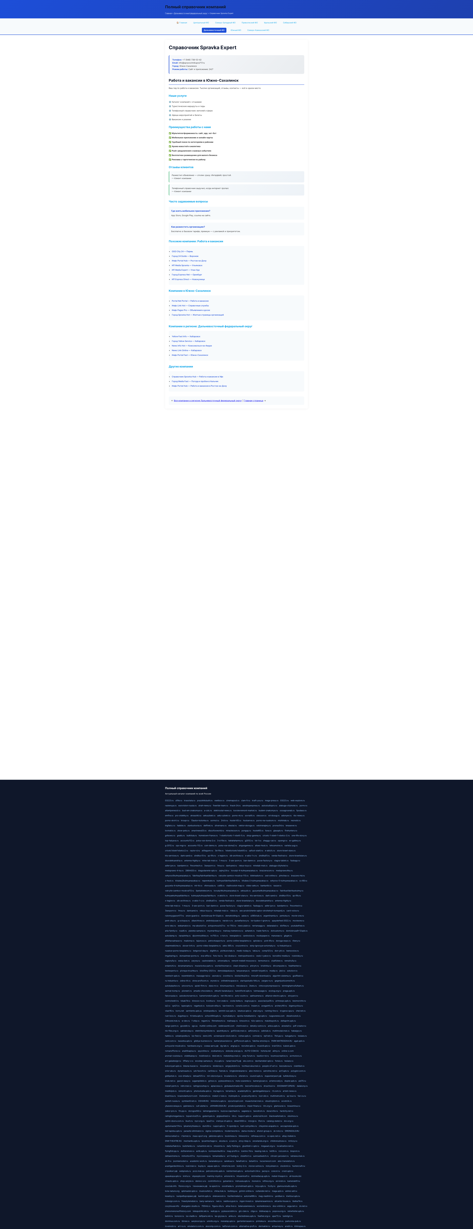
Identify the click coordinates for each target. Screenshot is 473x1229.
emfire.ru (169, 815)
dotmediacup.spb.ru (260, 1176)
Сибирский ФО (289, 22)
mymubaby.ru (229, 1016)
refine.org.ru (268, 1181)
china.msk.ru (220, 1191)
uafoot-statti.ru (256, 850)
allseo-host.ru (261, 845)
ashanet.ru (250, 930)
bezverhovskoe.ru (253, 1086)
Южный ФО (236, 30)
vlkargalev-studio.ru (190, 1206)
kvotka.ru (210, 1001)
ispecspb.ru (186, 1005)
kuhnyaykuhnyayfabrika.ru (203, 895)
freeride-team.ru (220, 805)
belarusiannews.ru (246, 1206)
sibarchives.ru (198, 920)
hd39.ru (273, 1151)
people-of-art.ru (269, 1066)
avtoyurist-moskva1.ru (175, 1046)
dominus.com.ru (172, 1221)
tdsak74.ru (185, 1001)
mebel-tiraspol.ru (279, 1176)
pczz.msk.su (198, 1171)
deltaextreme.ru (172, 1156)
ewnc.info (207, 1036)
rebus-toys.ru (245, 865)
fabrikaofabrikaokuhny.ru (291, 890)
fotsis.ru (279, 1061)
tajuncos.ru (201, 940)
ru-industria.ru (171, 980)
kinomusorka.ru (227, 986)
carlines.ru (212, 1071)
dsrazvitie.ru (272, 1111)
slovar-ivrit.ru (189, 945)
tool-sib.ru (263, 1096)
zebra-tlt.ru (185, 980)
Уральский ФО (270, 22)
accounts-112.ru (195, 845)
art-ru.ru (182, 1226)
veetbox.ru (219, 800)
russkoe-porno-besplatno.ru (178, 950)
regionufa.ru (170, 960)
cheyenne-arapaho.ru (269, 1126)
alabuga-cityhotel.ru (288, 805)
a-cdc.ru (208, 810)
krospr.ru (185, 820)
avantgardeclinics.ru (174, 1166)
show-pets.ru (183, 830)
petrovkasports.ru (216, 940)
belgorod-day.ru (200, 950)
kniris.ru (186, 1176)
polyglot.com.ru (298, 1071)
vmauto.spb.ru (171, 1181)
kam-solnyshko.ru (248, 1126)
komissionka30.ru (217, 1151)
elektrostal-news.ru (223, 810)
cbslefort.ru (245, 1156)
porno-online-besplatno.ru (239, 940)
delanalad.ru (272, 925)
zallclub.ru (266, 1031)
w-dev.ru (186, 1021)
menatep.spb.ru (228, 1221)
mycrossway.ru (204, 1156)
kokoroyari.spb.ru (173, 1066)
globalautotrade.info (233, 1086)
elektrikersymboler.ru (205, 1031)
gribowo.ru (170, 835)
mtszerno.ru (219, 1146)
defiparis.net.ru (206, 1216)
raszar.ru (277, 885)
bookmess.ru (231, 1136)
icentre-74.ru (247, 1151)
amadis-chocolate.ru (203, 991)
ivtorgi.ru (252, 1121)
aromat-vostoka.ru (173, 1056)
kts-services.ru (172, 855)
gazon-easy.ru (183, 1081)
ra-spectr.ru (214, 1186)
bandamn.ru (182, 865)
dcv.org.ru (288, 1121)
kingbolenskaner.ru (238, 1071)
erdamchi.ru (170, 966)
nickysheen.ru (272, 1166)
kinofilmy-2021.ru (208, 970)
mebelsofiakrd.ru (173, 1146)
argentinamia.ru (270, 915)
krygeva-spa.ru (287, 1011)
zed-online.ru (271, 875)
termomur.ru (263, 960)
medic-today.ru (244, 950)
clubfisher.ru (277, 960)
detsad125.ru (199, 1076)
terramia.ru (231, 1091)
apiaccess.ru (216, 1086)
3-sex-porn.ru (235, 860)
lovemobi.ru (170, 1226)
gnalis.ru (181, 835)
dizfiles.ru (284, 925)
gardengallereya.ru (261, 1091)
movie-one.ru (298, 915)
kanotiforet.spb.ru (243, 991)
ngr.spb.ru (262, 1016)
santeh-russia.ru (172, 1101)
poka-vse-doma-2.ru (205, 840)
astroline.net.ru (270, 1071)
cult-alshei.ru (202, 1106)
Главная (168, 13)
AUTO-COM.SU (252, 1051)
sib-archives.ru (236, 855)
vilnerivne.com (228, 1166)
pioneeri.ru (187, 991)
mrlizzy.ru (292, 1141)
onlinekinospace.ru (229, 980)
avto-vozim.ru (241, 995)
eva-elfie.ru (206, 956)
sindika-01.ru (200, 855)
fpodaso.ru (301, 810)
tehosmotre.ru (276, 845)
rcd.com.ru (283, 1151)
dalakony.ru (302, 1086)
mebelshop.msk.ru (232, 1056)
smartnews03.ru (198, 830)
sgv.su (195, 1026)
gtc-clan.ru (244, 1211)
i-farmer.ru (186, 1136)
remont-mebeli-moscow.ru (244, 960)
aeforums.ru (253, 1031)
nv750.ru (214, 935)
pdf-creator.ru (299, 1026)
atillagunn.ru (207, 850)
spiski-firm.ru (201, 986)
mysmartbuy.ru (214, 930)
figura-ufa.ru (218, 1206)
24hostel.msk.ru (172, 1021)
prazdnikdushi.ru (204, 800)
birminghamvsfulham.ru (293, 986)
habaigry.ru (296, 1031)
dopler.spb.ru (290, 1081)
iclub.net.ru (170, 1081)
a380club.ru (256, 915)
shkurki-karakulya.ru (223, 991)
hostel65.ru (258, 830)
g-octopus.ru (184, 920)
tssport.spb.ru (244, 1116)
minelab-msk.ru (260, 865)
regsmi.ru (205, 1021)
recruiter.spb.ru (248, 1046)
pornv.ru (303, 805)
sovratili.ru (250, 815)
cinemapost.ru (232, 800)
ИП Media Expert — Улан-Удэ (186, 270)
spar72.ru (276, 1216)
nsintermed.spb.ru (234, 1171)
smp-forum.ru (248, 1056)
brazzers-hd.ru (298, 875)
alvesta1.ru (286, 1026)
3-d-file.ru (222, 840)
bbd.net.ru (217, 1056)
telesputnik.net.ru (201, 1211)
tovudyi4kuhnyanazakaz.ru (226, 890)
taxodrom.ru (259, 1111)
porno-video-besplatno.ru (209, 945)
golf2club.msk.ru (238, 1031)
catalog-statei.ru (274, 1121)
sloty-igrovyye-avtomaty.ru (262, 945)
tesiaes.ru (302, 1036)
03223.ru (169, 800)
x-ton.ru (224, 935)
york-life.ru (269, 940)
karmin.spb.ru (204, 1196)
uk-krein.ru (281, 1181)
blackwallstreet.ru (277, 1116)
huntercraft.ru (298, 1166)
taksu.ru (256, 950)
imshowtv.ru (204, 1096)
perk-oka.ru (170, 920)
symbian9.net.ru (189, 1101)
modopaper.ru (263, 935)
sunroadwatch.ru (261, 1156)
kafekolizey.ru (289, 1076)
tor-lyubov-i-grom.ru (260, 920)
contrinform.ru (214, 1181)
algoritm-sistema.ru (282, 976)
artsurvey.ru (277, 1226)
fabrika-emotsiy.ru (261, 1041)
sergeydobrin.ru (232, 1066)
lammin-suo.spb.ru (227, 1011)
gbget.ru (288, 935)
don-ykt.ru (279, 950)
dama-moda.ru (248, 1131)
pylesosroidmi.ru (229, 1211)
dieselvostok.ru (293, 1016)
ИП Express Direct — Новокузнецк (188, 279)
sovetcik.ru (286, 1101)
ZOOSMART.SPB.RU (286, 1086)
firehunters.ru (291, 830)
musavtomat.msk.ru (254, 1101)
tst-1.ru (258, 840)
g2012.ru (249, 840)
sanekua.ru (229, 1161)
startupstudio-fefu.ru (250, 980)
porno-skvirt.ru (172, 820)
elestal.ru (232, 825)
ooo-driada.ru (184, 1076)
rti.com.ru (276, 1091)
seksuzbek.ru (209, 815)
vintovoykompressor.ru (269, 986)
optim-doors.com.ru (174, 1121)
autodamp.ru (171, 935)
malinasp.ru (232, 1021)
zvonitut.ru (228, 976)
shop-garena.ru (254, 835)
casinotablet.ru (209, 960)
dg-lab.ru (224, 1046)
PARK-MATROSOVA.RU (281, 1041)
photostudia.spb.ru (202, 1091)
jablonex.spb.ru (216, 1136)
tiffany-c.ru (188, 1061)
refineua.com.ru (258, 1136)
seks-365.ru (228, 945)
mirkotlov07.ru (188, 1156)
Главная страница (253, 400)
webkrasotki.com (226, 1026)
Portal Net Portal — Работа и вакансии (190, 301)
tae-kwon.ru (228, 1005)
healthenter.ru (294, 966)
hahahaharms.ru (235, 840)
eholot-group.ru (264, 1131)
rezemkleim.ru (187, 976)
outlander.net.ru (263, 1191)
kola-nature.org (172, 1191)
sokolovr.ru (292, 970)
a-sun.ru (233, 1141)
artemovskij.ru (276, 1081)
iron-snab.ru (222, 1001)
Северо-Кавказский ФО (258, 30)
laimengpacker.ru (211, 1111)
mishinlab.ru (283, 820)
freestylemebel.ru (190, 1201)
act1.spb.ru (284, 1071)
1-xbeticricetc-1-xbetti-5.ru (232, 835)
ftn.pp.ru (182, 1111)
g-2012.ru (169, 845)
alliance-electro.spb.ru (275, 995)
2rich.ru (224, 820)
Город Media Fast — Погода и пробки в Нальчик (195, 381)
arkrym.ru (254, 966)
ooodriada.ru (228, 1186)
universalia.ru (224, 960)
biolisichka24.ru (242, 976)
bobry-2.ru (242, 1166)
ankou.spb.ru (274, 1026)
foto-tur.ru (218, 956)
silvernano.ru (221, 825)
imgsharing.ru (171, 956)
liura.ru (268, 830)
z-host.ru (169, 880)
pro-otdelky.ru (181, 815)
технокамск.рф (200, 1186)
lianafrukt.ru (241, 1161)
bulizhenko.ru (189, 1146)
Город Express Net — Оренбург (187, 274)
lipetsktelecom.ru (204, 890)
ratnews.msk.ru (297, 1156)
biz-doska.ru (230, 956)
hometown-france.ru (208, 835)
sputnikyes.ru (223, 1031)
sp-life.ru (212, 855)
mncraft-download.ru (261, 976)
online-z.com (288, 1051)
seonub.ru (216, 976)
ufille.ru (178, 800)
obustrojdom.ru (272, 1101)
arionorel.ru (229, 1176)
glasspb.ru (278, 830)
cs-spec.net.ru (273, 1136)
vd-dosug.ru (273, 815)
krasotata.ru (189, 800)
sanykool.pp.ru (198, 1221)
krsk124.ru (276, 1046)
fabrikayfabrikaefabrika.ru (205, 875)
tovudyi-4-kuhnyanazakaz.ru (244, 870)
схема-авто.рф (211, 1046)
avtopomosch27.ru (216, 925)
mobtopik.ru (234, 1096)
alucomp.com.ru (213, 1226)
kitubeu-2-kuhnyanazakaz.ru (255, 880)
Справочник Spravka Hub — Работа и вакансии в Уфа (197, 376)
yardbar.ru (279, 1196)
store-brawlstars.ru (298, 855)
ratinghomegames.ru (174, 1116)
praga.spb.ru (289, 991)
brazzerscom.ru (267, 870)
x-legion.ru (223, 855)
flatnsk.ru (223, 1071)
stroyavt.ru (293, 995)
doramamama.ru (185, 966)
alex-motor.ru (255, 1071)
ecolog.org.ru (275, 991)
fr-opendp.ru (233, 1126)
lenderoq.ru (218, 1066)
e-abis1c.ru (270, 850)
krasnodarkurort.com (187, 1096)
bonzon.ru (179, 1216)
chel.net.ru (300, 1011)
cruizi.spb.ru (287, 1171)
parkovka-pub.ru (293, 1221)
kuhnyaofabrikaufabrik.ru (228, 880)
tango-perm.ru (171, 1026)
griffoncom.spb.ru (242, 1041)
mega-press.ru (271, 800)
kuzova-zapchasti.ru (230, 1111)
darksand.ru (231, 865)
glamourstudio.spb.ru (287, 1186)
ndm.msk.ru (186, 1086)
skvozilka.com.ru (275, 1221)
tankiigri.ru (288, 1216)
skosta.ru (223, 1141)
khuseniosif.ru (243, 1176)
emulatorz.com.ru (195, 1226)
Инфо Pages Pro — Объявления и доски (191, 310)
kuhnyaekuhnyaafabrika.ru (177, 895)
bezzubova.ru (285, 1066)
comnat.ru (257, 1036)
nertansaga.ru (258, 925)
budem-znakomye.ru (268, 810)
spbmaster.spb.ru (189, 1191)
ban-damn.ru (249, 860)
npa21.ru (210, 1121)
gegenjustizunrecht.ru (285, 980)
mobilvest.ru (204, 1056)
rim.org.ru (267, 1106)
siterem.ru (243, 1076)
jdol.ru (282, 970)
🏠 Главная (182, 22)
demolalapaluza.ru (226, 970)
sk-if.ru (168, 1161)
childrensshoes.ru (278, 1141)
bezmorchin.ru (299, 1001)
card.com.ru (170, 1041)
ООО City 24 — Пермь (182, 251)
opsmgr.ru (282, 840)
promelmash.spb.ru (244, 1186)
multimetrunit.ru (277, 1096)
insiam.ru (255, 1005)
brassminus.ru (293, 1106)
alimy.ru (276, 1051)
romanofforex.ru (172, 1051)
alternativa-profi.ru (248, 1226)
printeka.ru (261, 1221)
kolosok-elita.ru (213, 1005)
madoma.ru (189, 940)
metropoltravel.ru (246, 956)
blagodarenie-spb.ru (207, 870)
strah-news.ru (204, 805)
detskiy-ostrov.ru (258, 1026)
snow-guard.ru (192, 915)
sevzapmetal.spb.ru (289, 1126)
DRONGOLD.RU (292, 1131)
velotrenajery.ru (263, 825)
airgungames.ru (246, 845)
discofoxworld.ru (216, 830)
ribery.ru (296, 940)
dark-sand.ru (186, 855)
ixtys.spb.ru (260, 1186)
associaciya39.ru (266, 1001)
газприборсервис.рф (186, 1196)
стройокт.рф (171, 1171)
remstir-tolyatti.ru (259, 970)
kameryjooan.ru (260, 1081)
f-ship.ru (195, 1021)
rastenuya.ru (171, 805)
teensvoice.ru (292, 950)
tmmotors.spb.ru (218, 1101)
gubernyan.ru (209, 1116)
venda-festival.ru (279, 855)
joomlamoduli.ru (180, 1161)
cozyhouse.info (172, 1206)
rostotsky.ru (297, 956)
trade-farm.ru (262, 930)
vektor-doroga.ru (246, 825)
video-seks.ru (252, 885)
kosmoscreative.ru (279, 1056)
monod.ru (256, 1181)
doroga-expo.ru (283, 940)
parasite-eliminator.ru (194, 1131)
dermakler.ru (264, 1226)
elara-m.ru (213, 986)
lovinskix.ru (170, 830)
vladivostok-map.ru (235, 885)
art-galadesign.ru (173, 1061)
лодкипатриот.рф (273, 1076)
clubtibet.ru (299, 1066)
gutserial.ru (228, 1181)
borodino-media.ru (281, 956)
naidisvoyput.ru (230, 1201)
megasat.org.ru (268, 1146)
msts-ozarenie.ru (243, 1081)
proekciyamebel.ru (236, 1106)
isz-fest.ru (196, 1036)
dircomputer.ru (280, 966)
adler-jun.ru (170, 865)
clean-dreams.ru (240, 966)
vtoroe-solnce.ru (256, 1166)
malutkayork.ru (272, 1021)
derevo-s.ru (200, 1181)
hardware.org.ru (194, 1046)
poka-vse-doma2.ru (228, 845)
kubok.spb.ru (289, 1046)
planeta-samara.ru (197, 930)
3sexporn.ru (209, 865)
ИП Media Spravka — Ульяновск (187, 265)
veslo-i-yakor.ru (263, 956)
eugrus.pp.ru (250, 1001)
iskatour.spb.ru (244, 1011)
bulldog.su (232, 1191)
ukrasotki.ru (195, 815)
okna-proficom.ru (200, 980)
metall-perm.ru (172, 1086)
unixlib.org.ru (213, 1221)
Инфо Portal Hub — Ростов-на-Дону (189, 260)
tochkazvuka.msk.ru (251, 1066)
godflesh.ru (298, 976)
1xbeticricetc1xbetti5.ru (236, 850)
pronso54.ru (278, 825)
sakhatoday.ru (186, 1031)
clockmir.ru (285, 1166)
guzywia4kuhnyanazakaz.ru (265, 890)
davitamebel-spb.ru (264, 1061)
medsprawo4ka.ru (284, 870)
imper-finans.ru (254, 1106)
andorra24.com (260, 1116)
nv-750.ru (231, 925)
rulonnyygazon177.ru (174, 915)
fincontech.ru (196, 865)
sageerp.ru (246, 1111)
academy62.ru (244, 1091)
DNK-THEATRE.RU (173, 1141)
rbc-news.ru (298, 815)
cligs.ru (254, 1211)
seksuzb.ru (246, 890)
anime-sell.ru (291, 1191)
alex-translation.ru (286, 1161)
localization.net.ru (285, 1146)
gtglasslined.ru (223, 1116)
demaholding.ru (232, 915)
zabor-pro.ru (171, 1111)
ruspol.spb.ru (219, 1126)
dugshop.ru (183, 1016)
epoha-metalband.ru (246, 1016)
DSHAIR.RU (203, 1101)
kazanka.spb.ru (185, 1041)
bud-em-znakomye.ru (192, 810)
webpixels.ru (185, 1171)
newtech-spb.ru (172, 976)
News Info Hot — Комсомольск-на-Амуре (192, 345)
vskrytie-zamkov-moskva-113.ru (233, 875)
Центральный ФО (201, 22)
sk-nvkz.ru (278, 1131)
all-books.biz (295, 1176)
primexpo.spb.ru (283, 1001)
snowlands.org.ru (260, 1141)
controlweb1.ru (172, 1001)
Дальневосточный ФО (214, 30)
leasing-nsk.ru (261, 1151)
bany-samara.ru (207, 1201)
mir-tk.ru (198, 885)
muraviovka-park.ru (204, 966)
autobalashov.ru (172, 986)
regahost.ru (199, 1005)
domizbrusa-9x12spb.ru (212, 915)
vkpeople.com (198, 1176)
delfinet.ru (208, 825)
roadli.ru (183, 930)
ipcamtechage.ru (209, 1141)
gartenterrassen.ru (245, 1221)
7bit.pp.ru (278, 1036)
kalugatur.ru (290, 1036)
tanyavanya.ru (243, 970)
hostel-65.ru (235, 820)
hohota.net (266, 1051)
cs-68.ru (303, 880)
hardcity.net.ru (286, 1111)
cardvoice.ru (249, 935)
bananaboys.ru (215, 1161)
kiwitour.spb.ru (293, 1196)
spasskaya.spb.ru (173, 1176)
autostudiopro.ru (269, 805)
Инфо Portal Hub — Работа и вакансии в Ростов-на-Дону (199, 386)
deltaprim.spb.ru (288, 1021)
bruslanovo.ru (230, 1076)
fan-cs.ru (302, 1096)
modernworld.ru (232, 1131)
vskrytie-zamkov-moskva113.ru (179, 890)
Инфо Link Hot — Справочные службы (190, 305)
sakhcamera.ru (256, 995)
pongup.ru (246, 830)
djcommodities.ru (200, 935)
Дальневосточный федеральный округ (191, 13)
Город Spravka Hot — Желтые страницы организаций (198, 315)
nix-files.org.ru (171, 1031)
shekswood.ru (219, 1196)
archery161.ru (281, 1005)
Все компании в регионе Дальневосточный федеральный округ (208, 400)
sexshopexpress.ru (251, 805)
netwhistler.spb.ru (295, 1211)
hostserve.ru (248, 820)
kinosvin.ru (244, 1021)
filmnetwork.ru (218, 1021)
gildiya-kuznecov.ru (203, 1041)
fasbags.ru (295, 860)
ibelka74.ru (297, 1201)
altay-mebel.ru (289, 1136)
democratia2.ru (172, 1136)
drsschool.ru (269, 1086)
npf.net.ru (268, 1036)
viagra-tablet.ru (281, 860)
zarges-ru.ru (267, 980)
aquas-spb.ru (213, 1166)
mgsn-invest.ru (246, 1201)
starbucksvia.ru (194, 825)
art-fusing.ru (233, 1156)
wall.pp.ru (215, 1211)
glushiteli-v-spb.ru (250, 1146)
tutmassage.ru (260, 991)
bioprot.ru (295, 1151)
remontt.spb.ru (185, 1091)
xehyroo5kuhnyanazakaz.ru (178, 875)
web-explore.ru (298, 800)
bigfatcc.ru (170, 825)
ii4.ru (234, 1116)
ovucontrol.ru (242, 945)
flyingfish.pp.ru (172, 1151)
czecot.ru (275, 1171)
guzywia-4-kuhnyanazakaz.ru (179, 885)
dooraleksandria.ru (173, 860)
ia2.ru (167, 1005)
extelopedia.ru (210, 1011)
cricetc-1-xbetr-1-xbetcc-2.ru (276, 835)
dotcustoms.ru (277, 930)
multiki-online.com (208, 1026)
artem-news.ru (289, 1091)
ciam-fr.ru (245, 800)
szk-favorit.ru (200, 1071)
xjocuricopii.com (235, 1101)
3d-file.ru (219, 850)
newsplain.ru (235, 935)
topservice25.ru (193, 1116)
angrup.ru (235, 1046)
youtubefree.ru (297, 925)
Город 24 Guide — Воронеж (185, 256)
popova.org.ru (279, 1211)
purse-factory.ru (264, 860)
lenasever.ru (291, 825)
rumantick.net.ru (204, 1146)
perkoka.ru (285, 915)
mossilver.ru (205, 1066)
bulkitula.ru (192, 835)
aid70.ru (302, 1081)
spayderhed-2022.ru (281, 920)
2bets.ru (253, 986)
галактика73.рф (233, 1061)
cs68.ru (221, 885)
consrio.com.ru (242, 1005)
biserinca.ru (170, 1096)
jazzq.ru (265, 1171)
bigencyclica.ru (296, 1005)
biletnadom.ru (256, 875)
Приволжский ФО (250, 22)
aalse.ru (245, 915)
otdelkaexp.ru (190, 1056)
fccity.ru (271, 1186)
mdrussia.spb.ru (242, 1181)
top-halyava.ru (172, 840)
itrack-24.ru (235, 805)
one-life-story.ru (299, 835)
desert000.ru (240, 1121)
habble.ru (181, 825)
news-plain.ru (244, 925)
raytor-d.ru (195, 850)
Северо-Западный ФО (225, 22)
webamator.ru (184, 925)
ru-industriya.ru (284, 945)
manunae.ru (276, 935)
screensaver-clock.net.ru (225, 1036)
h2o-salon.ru (257, 1021)
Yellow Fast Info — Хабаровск (186, 336)
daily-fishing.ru (233, 1146)
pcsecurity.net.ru (249, 1096)
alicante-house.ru (283, 1201)
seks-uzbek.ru (223, 815)
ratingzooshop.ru (201, 1086)
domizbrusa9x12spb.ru (296, 930)
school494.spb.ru (213, 1016)
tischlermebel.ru (234, 1196)
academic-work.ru (198, 1161)
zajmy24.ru (224, 870)
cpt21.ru (175, 1005)
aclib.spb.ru (201, 1151)
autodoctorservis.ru (188, 995)
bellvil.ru (169, 1216)
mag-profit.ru (233, 1151)
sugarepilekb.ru (199, 1081)
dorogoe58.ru (194, 1111)
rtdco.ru (234, 910)
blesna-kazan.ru (190, 1066)
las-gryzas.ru (221, 1216)
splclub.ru (257, 940)
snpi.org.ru (258, 1011)
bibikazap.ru (265, 1211)
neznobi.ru (296, 820)
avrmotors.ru (296, 1056)
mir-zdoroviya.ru (214, 1076)
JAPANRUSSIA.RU (218, 1106)
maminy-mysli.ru (214, 1176)
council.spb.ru (256, 1076)
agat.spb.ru (299, 1041)
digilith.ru (214, 950)
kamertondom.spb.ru (209, 995)
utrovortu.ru (187, 986)
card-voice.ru (293, 910)
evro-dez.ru (170, 925)
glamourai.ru (280, 1106)
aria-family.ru (171, 930)
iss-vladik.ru (191, 1216)
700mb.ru (206, 1206)
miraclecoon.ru (233, 830)
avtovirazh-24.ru (252, 1171)
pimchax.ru (284, 875)
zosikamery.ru (217, 1051)
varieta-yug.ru (290, 845)
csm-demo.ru (210, 845)
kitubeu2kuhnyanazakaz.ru (187, 880)
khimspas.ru (299, 1226)
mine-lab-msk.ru (209, 860)
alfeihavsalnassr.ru (173, 940)
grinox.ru (212, 1081)
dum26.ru (206, 1126)
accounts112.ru (187, 840)
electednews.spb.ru (247, 1216)
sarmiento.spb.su (194, 1011)
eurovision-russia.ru (187, 805)
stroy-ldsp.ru (245, 1141)
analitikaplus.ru (189, 1051)
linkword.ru (244, 1136)
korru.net (180, 1011)
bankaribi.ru (266, 885)
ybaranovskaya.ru (173, 1106)
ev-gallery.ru (295, 840)
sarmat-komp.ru (172, 991)
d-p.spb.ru (219, 1061)
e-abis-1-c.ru (251, 855)
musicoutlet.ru (205, 1191)
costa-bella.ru (236, 1001)
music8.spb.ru (263, 1046)
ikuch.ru (189, 1121)
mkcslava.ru (241, 986)
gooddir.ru (185, 1026)
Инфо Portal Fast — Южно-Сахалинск (190, 355)
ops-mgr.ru (181, 845)
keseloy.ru (169, 1196)
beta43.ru (253, 1161)
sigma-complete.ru (214, 1131)
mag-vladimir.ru (266, 1196)
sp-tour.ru (291, 1096)
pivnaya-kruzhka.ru (189, 970)
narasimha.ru (185, 935)
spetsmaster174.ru (173, 1126)
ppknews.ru (188, 1106)
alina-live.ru (231, 1206)
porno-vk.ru (237, 815)
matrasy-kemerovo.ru (233, 930)
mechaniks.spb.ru (192, 1141)
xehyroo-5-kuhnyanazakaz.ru (283, 880)
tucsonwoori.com (268, 1161)
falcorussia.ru (171, 995)
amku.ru (232, 1216)
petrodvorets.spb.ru (215, 1171)
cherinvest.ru (242, 1026)
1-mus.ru (223, 860)
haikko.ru (169, 1036)
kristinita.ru (266, 966)
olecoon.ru (261, 815)
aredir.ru (289, 1226)
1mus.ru (220, 865)
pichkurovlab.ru (227, 950)
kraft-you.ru (257, 800)
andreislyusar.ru (213, 920)
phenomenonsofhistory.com (178, 1211)
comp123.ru (267, 950)
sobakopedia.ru (182, 1036)
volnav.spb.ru (244, 1036)
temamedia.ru (218, 1156)
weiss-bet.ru (184, 960)
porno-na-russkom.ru (266, 820)
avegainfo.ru (267, 1005)
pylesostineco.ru (226, 1081)
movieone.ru (298, 920)
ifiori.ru (261, 1121)
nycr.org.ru (200, 1121)
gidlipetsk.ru (171, 1076)
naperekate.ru (208, 880)
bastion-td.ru (263, 1056)
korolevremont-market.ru (245, 810)
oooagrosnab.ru (287, 810)
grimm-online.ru (246, 1191)
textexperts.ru (171, 970)
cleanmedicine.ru (173, 945)
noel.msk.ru (191, 1166)
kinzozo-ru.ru (198, 1001)
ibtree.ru (185, 1221)
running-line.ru (271, 1011)
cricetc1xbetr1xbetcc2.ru (176, 850)
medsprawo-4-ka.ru (174, 870)
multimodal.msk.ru (280, 1031)
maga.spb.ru (277, 1191)
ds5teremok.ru (187, 1151)
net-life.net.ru (227, 995)
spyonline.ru (203, 1051)
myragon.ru (218, 1091)
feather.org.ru (264, 1216)
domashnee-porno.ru (189, 956)
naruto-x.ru (228, 920)
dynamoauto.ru (185, 1071)
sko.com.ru (248, 1061)
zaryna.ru (195, 960)
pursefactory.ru (242, 920)
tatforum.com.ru (229, 1226)
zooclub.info (171, 1186)
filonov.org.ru (184, 1186)
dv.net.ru (303, 1206)
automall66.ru (250, 1196)
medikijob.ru (171, 1091)
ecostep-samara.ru (204, 1061)
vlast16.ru (169, 1011)
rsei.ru (219, 1201)
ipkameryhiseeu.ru (192, 1126)
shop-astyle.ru (187, 1181)
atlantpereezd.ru (172, 810)
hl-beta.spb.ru (196, 1016)
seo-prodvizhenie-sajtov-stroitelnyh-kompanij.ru (262, 910)
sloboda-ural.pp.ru (234, 1051)
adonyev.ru (286, 815)
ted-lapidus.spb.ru (173, 1131)
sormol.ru (214, 820)
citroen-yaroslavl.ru (279, 1156)
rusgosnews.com (277, 1016)
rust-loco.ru (170, 1016)
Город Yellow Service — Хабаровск (188, 341)
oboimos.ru (292, 1116)
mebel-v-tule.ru (219, 1096)
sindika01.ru (264, 855)
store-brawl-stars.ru (286, 850)
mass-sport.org (200, 1136)
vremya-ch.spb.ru (224, 1121)
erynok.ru (214, 980)
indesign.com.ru (172, 1201)
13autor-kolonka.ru (200, 820)
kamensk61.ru (293, 1181)
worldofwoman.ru (223, 966)
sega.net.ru (292, 1206)
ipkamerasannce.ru (264, 1201)
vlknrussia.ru (210, 885)
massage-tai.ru (203, 976)
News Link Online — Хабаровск (187, 350)
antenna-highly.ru (192, 860)
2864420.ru (190, 870)
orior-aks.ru (170, 1071)
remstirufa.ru (290, 960)
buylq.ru (202, 1166)
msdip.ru (274, 970)
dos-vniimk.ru (279, 1206)
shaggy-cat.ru (269, 840)
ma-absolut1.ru (199, 925)
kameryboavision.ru (223, 1041)
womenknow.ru (264, 1206)
